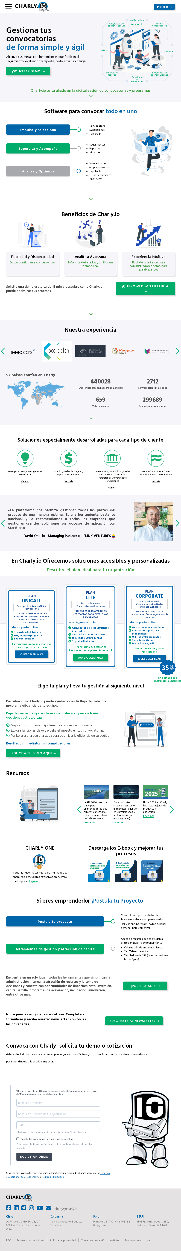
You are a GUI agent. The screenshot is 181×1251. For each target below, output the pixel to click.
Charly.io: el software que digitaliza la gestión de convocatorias (155, 807)
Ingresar (162, 6)
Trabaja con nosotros (137, 1240)
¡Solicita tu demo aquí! (31, 753)
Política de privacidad (63, 1240)
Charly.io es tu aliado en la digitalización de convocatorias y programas (90, 90)
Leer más (89, 822)
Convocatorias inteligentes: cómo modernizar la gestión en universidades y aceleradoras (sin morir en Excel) (96, 810)
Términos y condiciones (31, 1240)
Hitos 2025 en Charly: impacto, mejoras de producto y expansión (125, 807)
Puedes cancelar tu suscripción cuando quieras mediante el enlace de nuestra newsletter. (54, 1146)
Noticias (114, 1240)
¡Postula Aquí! (144, 985)
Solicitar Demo (34, 1156)
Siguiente (90, 199)
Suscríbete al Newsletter (132, 1020)
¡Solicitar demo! (26, 71)
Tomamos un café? (92, 1240)
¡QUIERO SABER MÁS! (31, 654)
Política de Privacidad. (53, 1177)
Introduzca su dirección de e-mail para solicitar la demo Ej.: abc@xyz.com (51, 1132)
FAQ (8, 1240)
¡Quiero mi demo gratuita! (146, 286)
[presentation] (3, 351)
